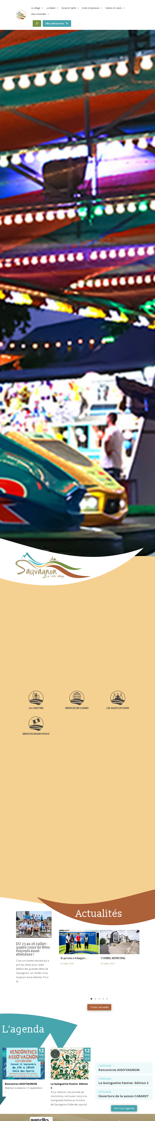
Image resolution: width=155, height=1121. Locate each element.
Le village (35, 8)
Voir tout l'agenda (124, 1108)
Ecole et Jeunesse (90, 8)
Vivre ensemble (38, 14)
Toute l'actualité (99, 1007)
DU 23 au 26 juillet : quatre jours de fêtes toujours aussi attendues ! (33, 949)
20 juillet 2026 (67, 963)
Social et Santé (68, 8)
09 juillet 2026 (108, 963)
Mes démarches (55, 23)
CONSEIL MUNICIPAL (113, 958)
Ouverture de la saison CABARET (123, 1096)
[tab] (91, 999)
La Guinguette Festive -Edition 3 (123, 1083)
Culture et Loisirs (113, 8)
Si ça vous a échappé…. (73, 958)
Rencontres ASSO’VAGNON (21, 1084)
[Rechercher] (37, 23)
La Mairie (50, 8)
